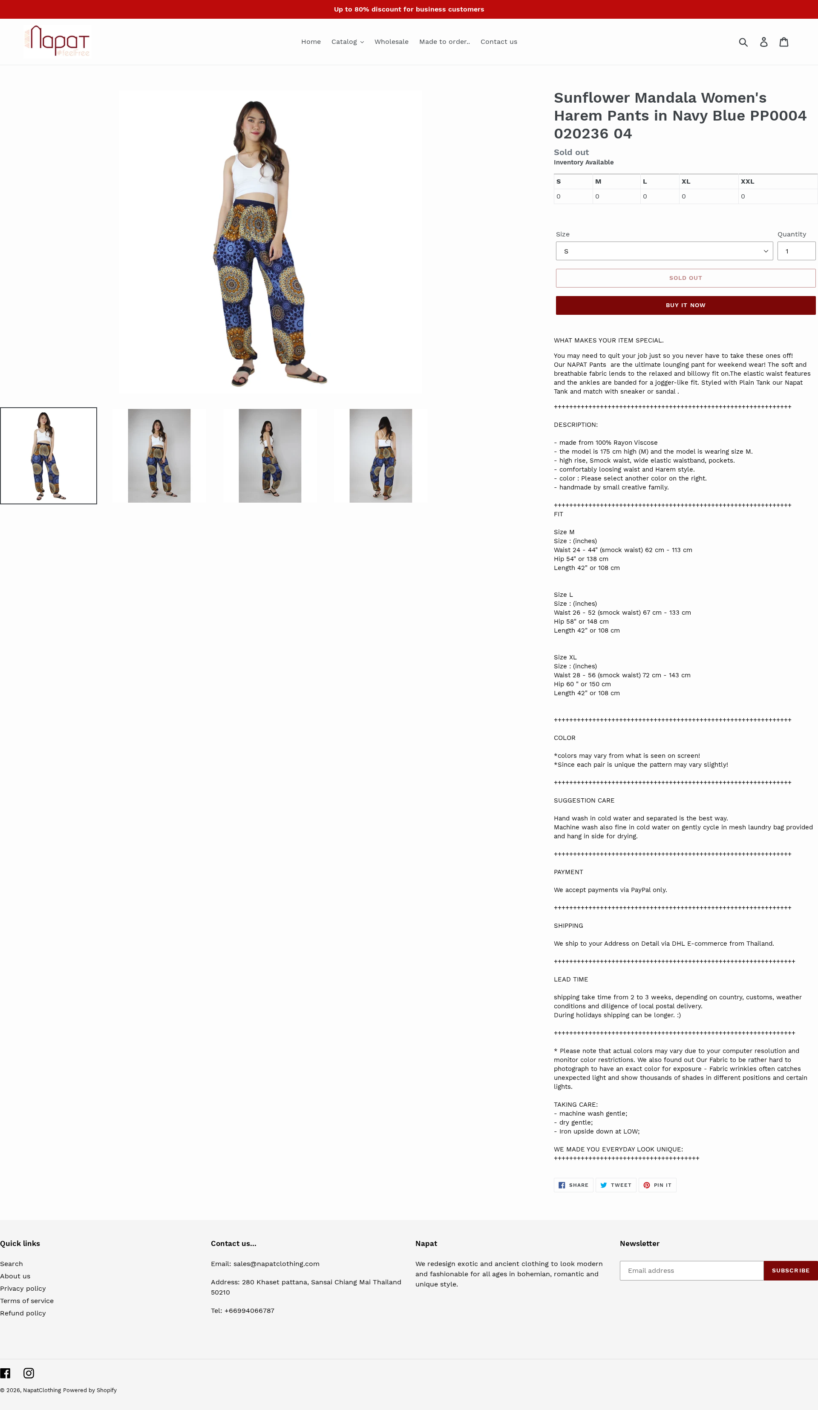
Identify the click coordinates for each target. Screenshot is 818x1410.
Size (563, 234)
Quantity (792, 234)
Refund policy (23, 1313)
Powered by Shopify (90, 1390)
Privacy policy (23, 1288)
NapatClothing (42, 1390)
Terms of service (27, 1301)
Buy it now (686, 305)
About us (15, 1276)
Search (11, 1264)
